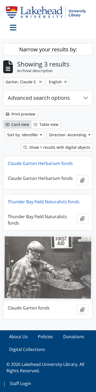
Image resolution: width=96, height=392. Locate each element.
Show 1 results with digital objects (59, 147)
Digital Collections (27, 349)
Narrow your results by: (48, 49)
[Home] (48, 12)
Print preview (22, 114)
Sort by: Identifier (23, 134)
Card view (19, 124)
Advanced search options (39, 97)
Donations (73, 337)
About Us (18, 337)
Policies (45, 337)
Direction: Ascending (68, 134)
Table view (48, 124)
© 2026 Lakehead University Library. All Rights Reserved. (45, 367)
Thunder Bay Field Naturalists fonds (43, 202)
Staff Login (20, 383)
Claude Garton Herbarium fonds (40, 163)
